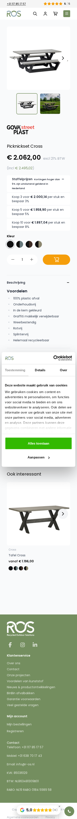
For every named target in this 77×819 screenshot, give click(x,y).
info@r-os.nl (25, 764)
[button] (63, 58)
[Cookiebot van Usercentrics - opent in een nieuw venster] (54, 358)
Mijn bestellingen (19, 724)
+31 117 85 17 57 (16, 4)
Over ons (13, 663)
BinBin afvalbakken (20, 693)
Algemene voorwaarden (22, 817)
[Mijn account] (45, 13)
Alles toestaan (38, 443)
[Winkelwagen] (55, 13)
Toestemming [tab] (15, 370)
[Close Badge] (59, 806)
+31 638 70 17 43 (30, 756)
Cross (12, 549)
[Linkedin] (35, 645)
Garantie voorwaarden (23, 699)
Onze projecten (18, 675)
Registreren (15, 731)
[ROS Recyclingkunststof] (14, 14)
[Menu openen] (66, 13)
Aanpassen (36, 457)
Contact (13, 669)
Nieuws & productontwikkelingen (31, 687)
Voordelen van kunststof (25, 681)
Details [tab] (40, 370)
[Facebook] (10, 645)
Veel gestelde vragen (22, 705)
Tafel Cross (17, 555)
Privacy (50, 817)
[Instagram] (23, 645)
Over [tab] (63, 370)
